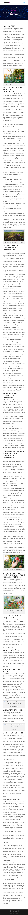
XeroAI (16, 913)
